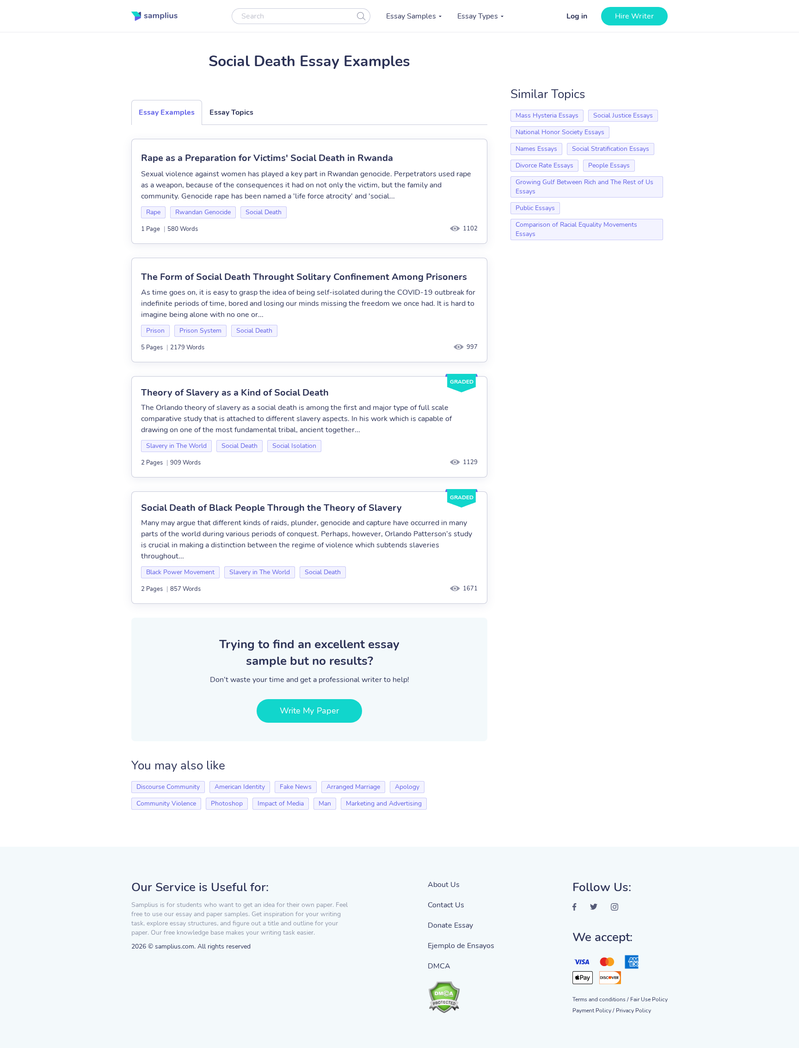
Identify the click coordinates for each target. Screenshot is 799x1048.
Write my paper (309, 710)
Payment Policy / (593, 1010)
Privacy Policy (633, 1010)
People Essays (609, 165)
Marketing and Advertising (384, 803)
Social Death (264, 212)
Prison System (200, 330)
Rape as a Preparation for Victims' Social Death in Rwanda (267, 158)
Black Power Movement (180, 572)
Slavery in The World (176, 445)
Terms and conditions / (600, 999)
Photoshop (227, 803)
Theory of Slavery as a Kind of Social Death (235, 392)
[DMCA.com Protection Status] (461, 992)
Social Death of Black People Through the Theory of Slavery (271, 508)
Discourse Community (168, 786)
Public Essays (535, 208)
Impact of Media (281, 803)
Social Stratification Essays (610, 148)
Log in (576, 16)
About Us (444, 885)
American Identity (240, 786)
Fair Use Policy (649, 999)
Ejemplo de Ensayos (461, 946)
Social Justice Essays (623, 115)
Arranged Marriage (353, 786)
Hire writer (634, 16)
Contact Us (446, 905)
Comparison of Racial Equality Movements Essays (576, 229)
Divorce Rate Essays (544, 165)
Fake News (296, 786)
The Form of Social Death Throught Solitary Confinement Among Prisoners (304, 277)
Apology (407, 786)
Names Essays (536, 148)
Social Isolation (294, 445)
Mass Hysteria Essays (547, 115)
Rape (153, 212)
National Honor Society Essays (560, 132)
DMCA (439, 966)
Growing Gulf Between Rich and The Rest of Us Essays (584, 187)
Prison (155, 330)
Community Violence (166, 803)
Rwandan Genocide (203, 212)
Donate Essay (450, 925)
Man (325, 803)
